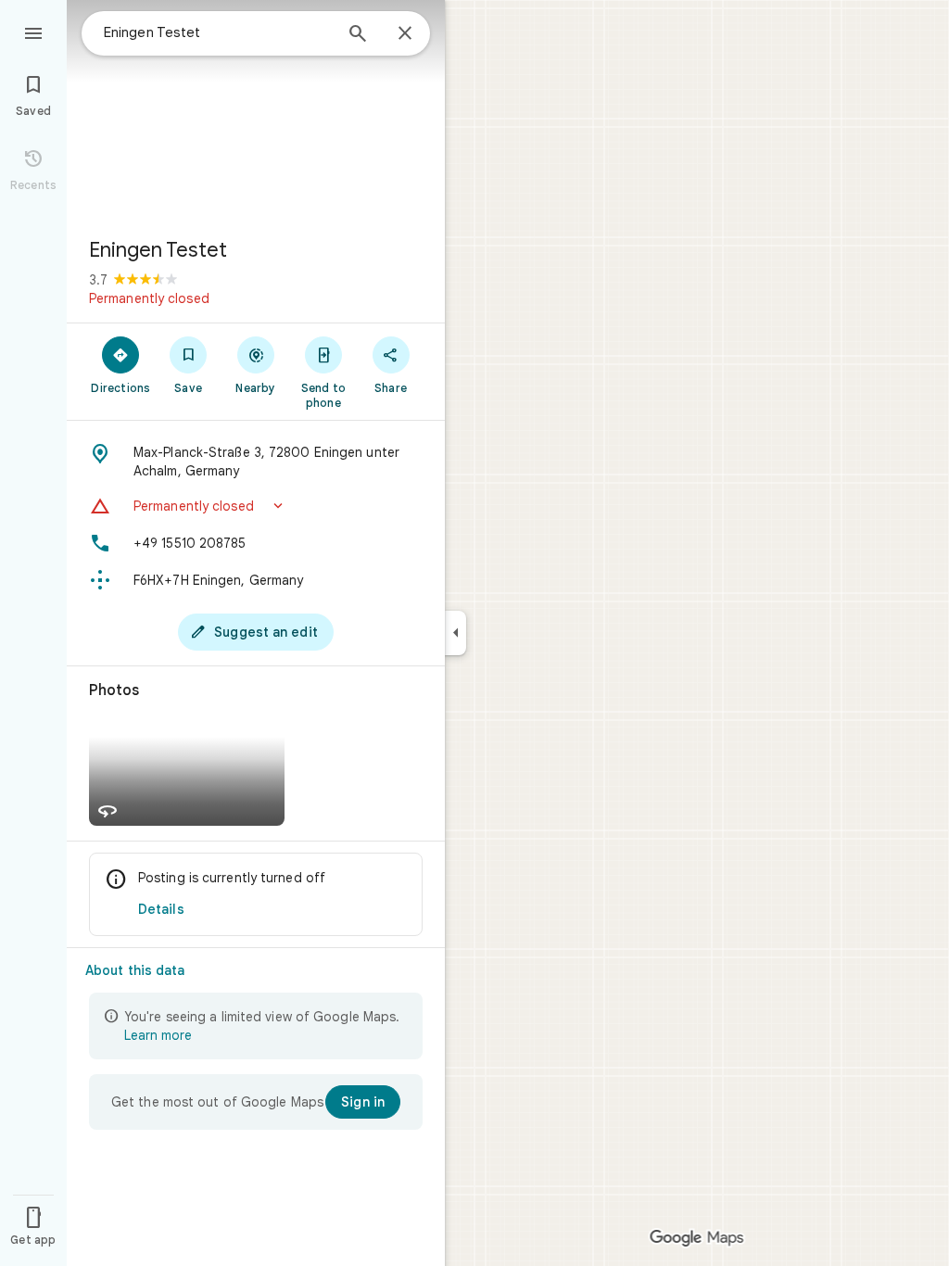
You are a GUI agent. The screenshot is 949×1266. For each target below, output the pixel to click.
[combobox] (218, 32)
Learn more (158, 1035)
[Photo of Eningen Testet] (256, 111)
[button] (256, 506)
